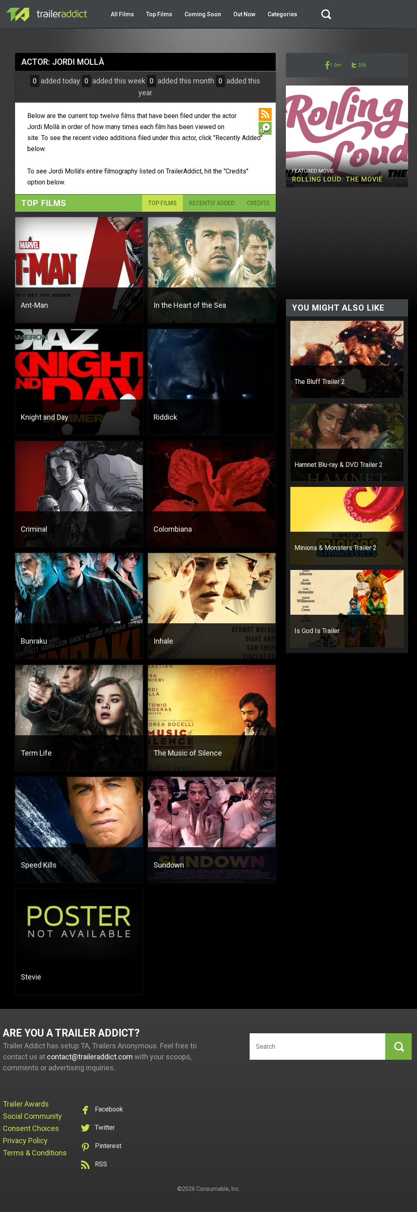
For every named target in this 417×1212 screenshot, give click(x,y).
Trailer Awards (26, 1104)
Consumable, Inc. (218, 1189)
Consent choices (31, 1128)
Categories (282, 14)
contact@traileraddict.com (90, 1056)
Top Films (159, 14)
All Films (122, 14)
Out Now (244, 14)
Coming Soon (202, 14)
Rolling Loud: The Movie (337, 179)
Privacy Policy (25, 1140)
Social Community (32, 1116)
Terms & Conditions (35, 1152)
